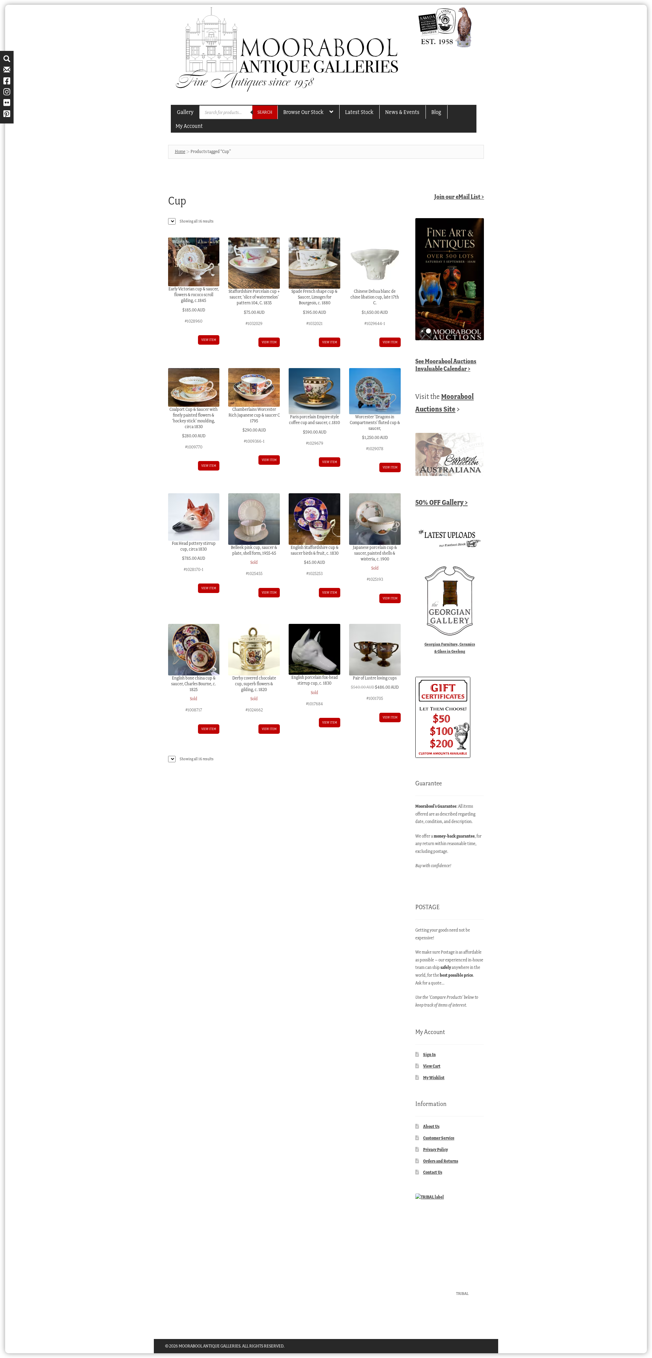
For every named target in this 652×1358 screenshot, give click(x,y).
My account (189, 125)
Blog (436, 112)
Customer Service (438, 1138)
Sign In (429, 1054)
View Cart (431, 1066)
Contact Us (432, 1172)
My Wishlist (434, 1077)
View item (208, 340)
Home (180, 151)
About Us (431, 1126)
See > (445, 364)
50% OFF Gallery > (441, 502)
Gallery (185, 112)
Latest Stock (359, 112)
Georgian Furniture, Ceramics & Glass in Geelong (449, 648)
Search (264, 112)
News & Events (402, 112)
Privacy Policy (435, 1149)
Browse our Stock (303, 112)
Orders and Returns (440, 1161)
